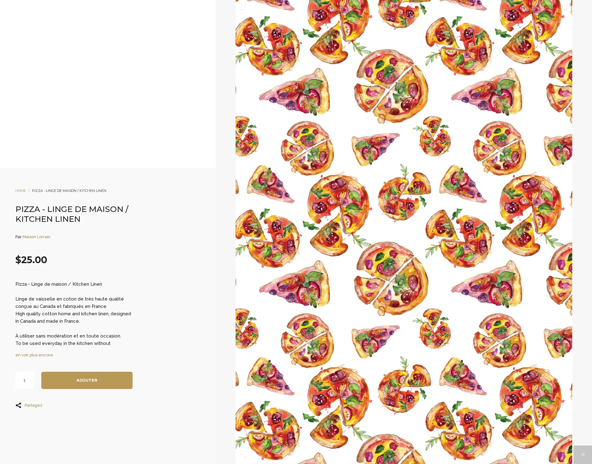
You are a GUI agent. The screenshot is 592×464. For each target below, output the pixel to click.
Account (287, 58)
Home (20, 190)
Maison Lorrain (37, 236)
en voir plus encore (34, 355)
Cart (321, 58)
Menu (271, 58)
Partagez (33, 405)
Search (304, 58)
